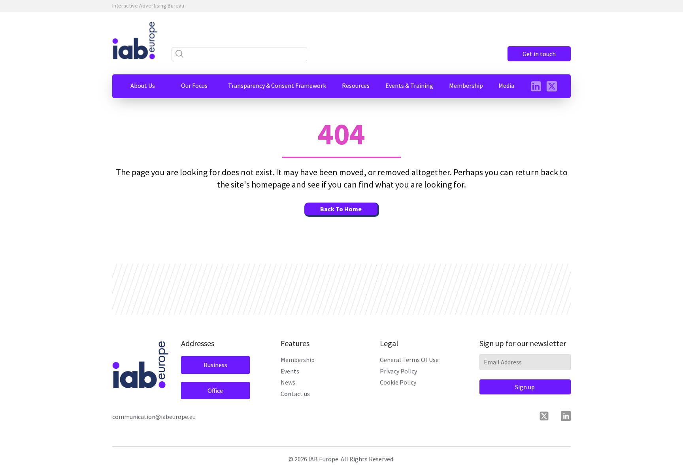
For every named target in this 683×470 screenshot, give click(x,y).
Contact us (295, 394)
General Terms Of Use (409, 360)
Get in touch (539, 54)
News (288, 382)
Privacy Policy (398, 371)
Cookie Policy (398, 382)
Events (290, 371)
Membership (298, 360)
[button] (142, 85)
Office (215, 390)
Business (215, 365)
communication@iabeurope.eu (154, 417)
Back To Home (341, 209)
